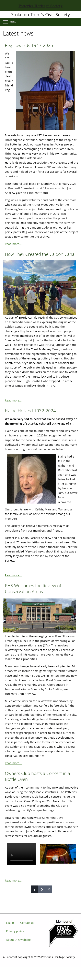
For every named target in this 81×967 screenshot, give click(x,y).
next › (41, 889)
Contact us (27, 923)
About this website (18, 940)
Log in (10, 923)
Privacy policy (15, 931)
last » (48, 889)
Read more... (13, 244)
